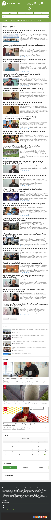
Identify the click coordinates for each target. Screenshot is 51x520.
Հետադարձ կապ (5, 502)
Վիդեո (39, 20)
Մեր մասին (4, 485)
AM (10, 13)
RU (25, 13)
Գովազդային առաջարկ (9, 509)
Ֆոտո (35, 20)
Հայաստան (4, 20)
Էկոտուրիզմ (26, 20)
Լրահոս (5, 326)
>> (15, 318)
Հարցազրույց (19, 20)
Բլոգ (31, 20)
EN (41, 13)
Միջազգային (12, 20)
